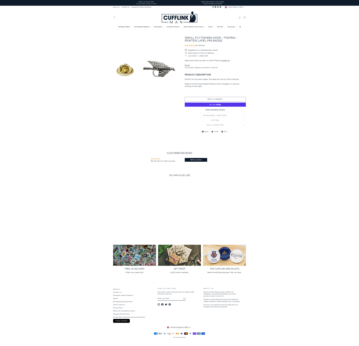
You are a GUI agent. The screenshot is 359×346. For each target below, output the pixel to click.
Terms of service (119, 305)
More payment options (215, 110)
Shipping (197, 67)
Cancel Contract (121, 321)
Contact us (126, 7)
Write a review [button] (195, 160)
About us (116, 7)
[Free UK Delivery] (134, 255)
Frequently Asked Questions (141, 7)
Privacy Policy (118, 308)
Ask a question (215, 125)
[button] (190, 45)
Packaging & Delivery (215, 115)
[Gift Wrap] (179, 255)
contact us (225, 60)
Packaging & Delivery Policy (123, 301)
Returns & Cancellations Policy (124, 311)
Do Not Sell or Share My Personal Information (129, 317)
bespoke (225, 272)
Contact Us (117, 292)
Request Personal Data (121, 314)
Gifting (215, 120)
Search (115, 298)
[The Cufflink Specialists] (224, 255)
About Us (116, 289)
